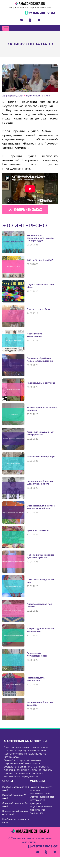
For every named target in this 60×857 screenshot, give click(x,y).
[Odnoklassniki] (30, 20)
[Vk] (21, 20)
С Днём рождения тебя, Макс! (40, 286)
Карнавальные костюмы (41, 382)
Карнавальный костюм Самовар (40, 703)
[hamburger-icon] (5, 28)
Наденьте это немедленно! (34, 335)
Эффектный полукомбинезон (37, 654)
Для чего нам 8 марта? (40, 260)
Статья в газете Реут (38, 309)
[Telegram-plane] (38, 20)
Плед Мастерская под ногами (39, 605)
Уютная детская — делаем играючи (42, 408)
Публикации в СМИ (38, 95)
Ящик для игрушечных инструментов (40, 433)
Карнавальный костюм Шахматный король (40, 482)
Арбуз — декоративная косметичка (40, 630)
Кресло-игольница (37, 530)
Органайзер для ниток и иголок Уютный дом (41, 507)
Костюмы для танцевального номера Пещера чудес (40, 238)
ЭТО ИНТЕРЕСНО (24, 225)
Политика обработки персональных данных (40, 359)
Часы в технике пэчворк (41, 456)
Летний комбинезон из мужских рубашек (40, 556)
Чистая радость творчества (36, 679)
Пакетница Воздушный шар (40, 580)
